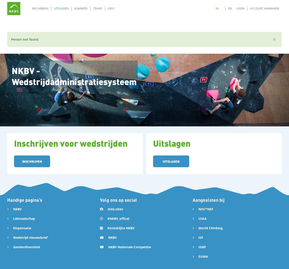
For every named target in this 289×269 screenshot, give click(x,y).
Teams (97, 8)
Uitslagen (61, 8)
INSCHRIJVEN (32, 161)
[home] (13, 8)
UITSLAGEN (171, 161)
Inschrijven (40, 8)
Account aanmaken (264, 8)
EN (230, 8)
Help (111, 8)
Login (240, 8)
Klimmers (81, 8)
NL (217, 8)
